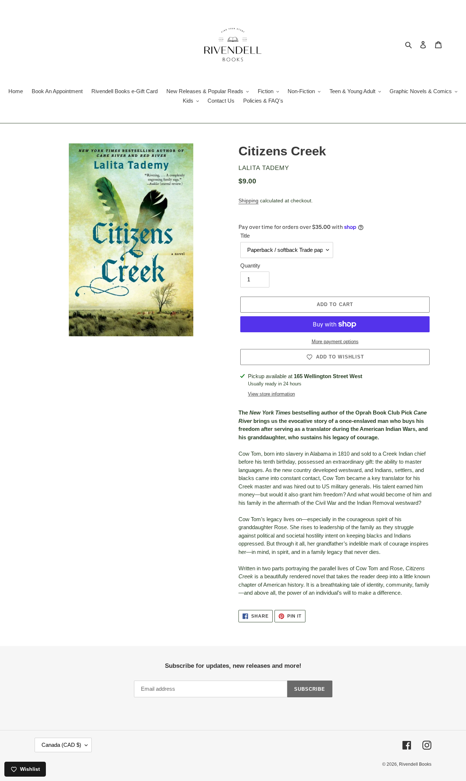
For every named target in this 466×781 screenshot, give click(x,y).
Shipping (248, 200)
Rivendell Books (415, 764)
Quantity (250, 265)
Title (245, 236)
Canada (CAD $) (61, 745)
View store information (271, 394)
